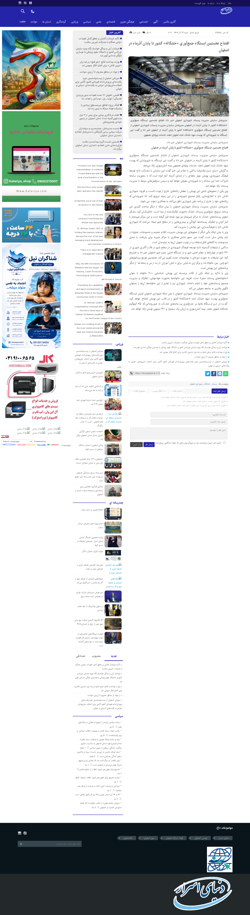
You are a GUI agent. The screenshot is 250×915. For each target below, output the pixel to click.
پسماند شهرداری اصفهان (184, 155)
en (121, 158)
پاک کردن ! (136, 444)
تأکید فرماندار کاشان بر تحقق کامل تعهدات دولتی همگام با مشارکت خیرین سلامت (194, 342)
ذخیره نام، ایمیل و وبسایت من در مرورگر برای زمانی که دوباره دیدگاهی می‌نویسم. (188, 442)
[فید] (30, 3)
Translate (66, 445)
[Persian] (3, 436)
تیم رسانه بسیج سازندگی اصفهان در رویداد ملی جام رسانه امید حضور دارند (89, 476)
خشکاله (222, 160)
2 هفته (93, 756)
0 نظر (148, 32)
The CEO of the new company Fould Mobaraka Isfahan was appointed (90, 218)
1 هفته (83, 748)
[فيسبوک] (213, 373)
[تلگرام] (219, 373)
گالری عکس (169, 22)
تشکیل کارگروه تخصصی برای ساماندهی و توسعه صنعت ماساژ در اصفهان (89, 490)
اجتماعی (143, 22)
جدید (114, 656)
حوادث (34, 22)
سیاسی (87, 22)
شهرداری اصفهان (196, 384)
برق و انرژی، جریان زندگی (92, 551)
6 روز (102, 735)
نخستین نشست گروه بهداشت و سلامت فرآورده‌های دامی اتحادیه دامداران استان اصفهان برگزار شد (98, 145)
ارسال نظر (149, 444)
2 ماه (93, 807)
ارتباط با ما (221, 3)
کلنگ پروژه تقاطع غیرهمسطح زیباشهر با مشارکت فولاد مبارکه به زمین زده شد (101, 107)
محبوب (96, 656)
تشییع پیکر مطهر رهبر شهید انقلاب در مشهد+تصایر (99, 769)
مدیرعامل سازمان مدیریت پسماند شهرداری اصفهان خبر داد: (197, 142)
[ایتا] (25, 3)
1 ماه (87, 765)
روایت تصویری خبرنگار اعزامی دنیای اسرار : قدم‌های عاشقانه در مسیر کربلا (90, 541)
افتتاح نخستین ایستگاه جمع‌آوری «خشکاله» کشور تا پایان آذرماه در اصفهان (189, 147)
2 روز (111, 726)
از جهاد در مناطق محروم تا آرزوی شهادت (211, 357)
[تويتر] (207, 373)
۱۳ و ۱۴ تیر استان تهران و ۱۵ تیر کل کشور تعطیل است (97, 794)
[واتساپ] (225, 373)
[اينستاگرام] (20, 3)
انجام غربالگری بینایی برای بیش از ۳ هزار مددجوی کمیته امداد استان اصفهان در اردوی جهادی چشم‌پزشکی (100, 118)
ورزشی (74, 22)
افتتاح (164, 155)
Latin (23, 22)
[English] (7, 436)
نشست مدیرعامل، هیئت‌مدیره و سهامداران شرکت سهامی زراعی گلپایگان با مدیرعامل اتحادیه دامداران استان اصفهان (98, 132)
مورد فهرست (199, 3)
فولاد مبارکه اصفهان (174, 838)
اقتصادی (110, 22)
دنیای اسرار (212, 170)
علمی (98, 22)
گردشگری (61, 22)
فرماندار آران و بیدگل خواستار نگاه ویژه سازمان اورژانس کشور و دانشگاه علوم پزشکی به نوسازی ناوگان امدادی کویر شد (180, 347)
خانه (229, 3)
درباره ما (211, 3)
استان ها (46, 22)
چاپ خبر (136, 32)
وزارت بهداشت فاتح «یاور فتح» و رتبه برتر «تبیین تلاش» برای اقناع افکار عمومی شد (193, 352)
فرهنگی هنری (127, 22)
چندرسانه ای (116, 502)
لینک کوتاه (165, 373)
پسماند (214, 384)
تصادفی (80, 656)
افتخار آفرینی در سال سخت (92, 509)
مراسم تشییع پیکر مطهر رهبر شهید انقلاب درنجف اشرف (97, 777)
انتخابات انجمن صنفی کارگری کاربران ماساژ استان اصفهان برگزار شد (89, 435)
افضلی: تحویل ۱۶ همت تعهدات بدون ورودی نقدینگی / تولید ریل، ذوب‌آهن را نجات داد (99, 97)
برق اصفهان (149, 838)
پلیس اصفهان (200, 838)
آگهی (155, 22)
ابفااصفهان (127, 838)
